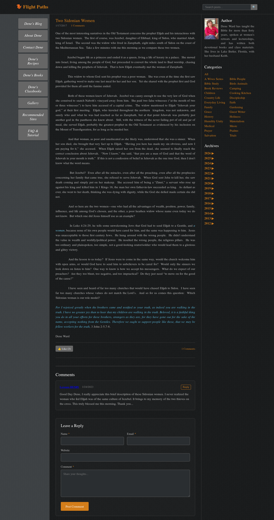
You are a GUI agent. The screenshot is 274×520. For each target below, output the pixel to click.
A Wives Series (213, 79)
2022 (209, 173)
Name (65, 434)
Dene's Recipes (33, 61)
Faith (233, 102)
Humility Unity (213, 121)
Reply (186, 387)
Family (208, 107)
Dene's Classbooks (33, 88)
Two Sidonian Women (75, 20)
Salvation (210, 135)
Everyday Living (214, 102)
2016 (209, 203)
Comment (67, 467)
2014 (209, 213)
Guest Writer (237, 112)
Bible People (238, 79)
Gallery (33, 102)
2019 (209, 188)
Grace (208, 112)
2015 (209, 208)
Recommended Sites (33, 116)
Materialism (237, 121)
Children (209, 93)
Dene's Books (33, 75)
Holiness (235, 116)
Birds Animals (239, 83)
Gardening (236, 107)
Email (131, 434)
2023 (209, 168)
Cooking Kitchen (240, 93)
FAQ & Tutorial (33, 132)
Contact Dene (33, 47)
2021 (209, 178)
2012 (209, 223)
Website (65, 450)
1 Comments (78, 25)
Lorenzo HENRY (69, 387)
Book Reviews (213, 88)
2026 (209, 153)
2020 (209, 183)
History (209, 116)
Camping (235, 88)
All (206, 74)
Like (64, 348)
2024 (209, 163)
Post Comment (75, 506)
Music (233, 126)
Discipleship (237, 98)
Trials (233, 135)
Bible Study (211, 83)
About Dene (33, 35)
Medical (209, 126)
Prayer (208, 130)
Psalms (234, 130)
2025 (209, 158)
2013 (209, 218)
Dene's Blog (33, 23)
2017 (209, 198)
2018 (209, 193)
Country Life (212, 98)
